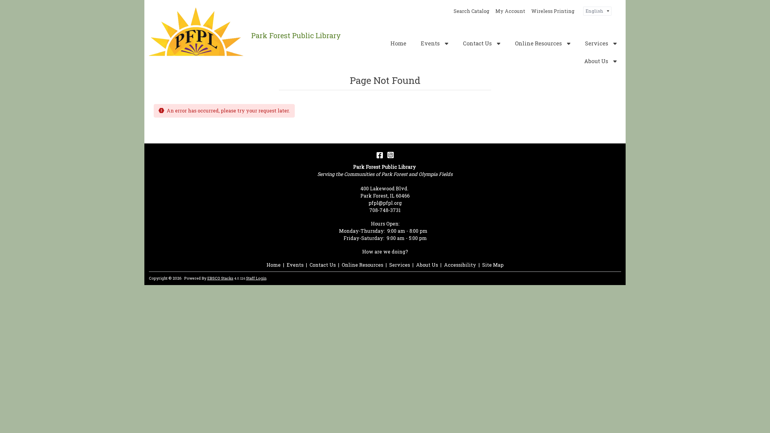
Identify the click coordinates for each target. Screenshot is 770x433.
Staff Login (256, 278)
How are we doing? (385, 251)
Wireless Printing (552, 11)
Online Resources (538, 43)
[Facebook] (380, 155)
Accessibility (460, 265)
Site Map (493, 265)
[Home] (198, 35)
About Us (596, 61)
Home (398, 43)
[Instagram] (390, 155)
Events (430, 43)
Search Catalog (471, 11)
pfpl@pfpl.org (385, 203)
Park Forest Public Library (296, 35)
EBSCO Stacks (220, 278)
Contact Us (477, 43)
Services (596, 43)
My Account (510, 11)
